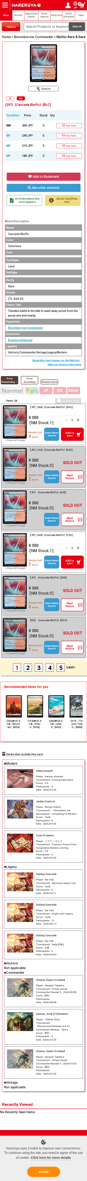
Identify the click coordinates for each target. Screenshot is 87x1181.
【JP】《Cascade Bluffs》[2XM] (48, 577)
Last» (71, 667)
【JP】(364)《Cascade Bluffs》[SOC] (51, 407)
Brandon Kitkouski (20, 340)
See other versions (45, 188)
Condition (12, 115)
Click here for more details (51, 1157)
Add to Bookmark (45, 177)
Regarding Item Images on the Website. (56, 360)
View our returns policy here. (65, 364)
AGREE (44, 1172)
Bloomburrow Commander (25, 328)
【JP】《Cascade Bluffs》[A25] (47, 492)
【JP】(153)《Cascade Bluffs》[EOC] (50, 450)
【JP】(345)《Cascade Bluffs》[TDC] (51, 535)
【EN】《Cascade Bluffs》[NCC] (48, 620)
